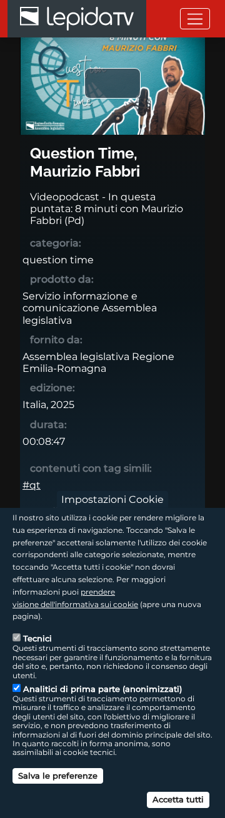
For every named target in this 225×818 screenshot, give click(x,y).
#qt (31, 485)
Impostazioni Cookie (112, 499)
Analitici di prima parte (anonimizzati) (102, 689)
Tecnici (37, 638)
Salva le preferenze (58, 776)
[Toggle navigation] (195, 18)
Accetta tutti (178, 799)
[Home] (77, 19)
